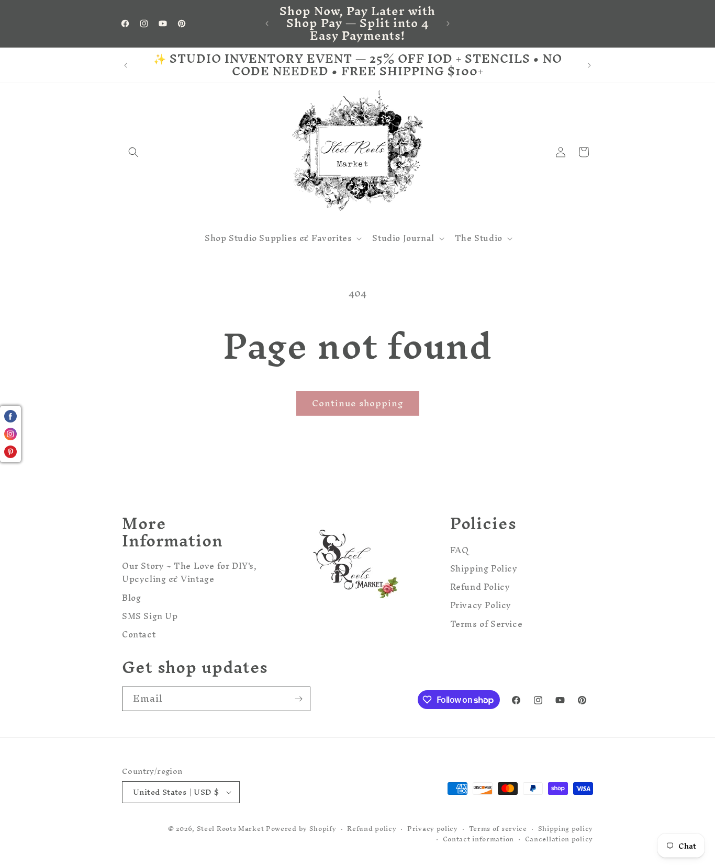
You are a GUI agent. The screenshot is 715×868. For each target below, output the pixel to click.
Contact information (478, 839)
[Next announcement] (448, 23)
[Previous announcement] (266, 23)
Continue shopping (358, 403)
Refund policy (371, 829)
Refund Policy (480, 586)
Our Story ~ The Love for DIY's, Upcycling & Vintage (189, 573)
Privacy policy (432, 829)
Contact (138, 634)
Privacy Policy (480, 605)
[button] (133, 152)
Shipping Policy (484, 568)
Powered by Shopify (301, 828)
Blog (131, 597)
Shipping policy (566, 829)
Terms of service (498, 829)
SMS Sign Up (150, 616)
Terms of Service (486, 623)
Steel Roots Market (230, 828)
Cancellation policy (559, 839)
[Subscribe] (298, 699)
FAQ (459, 551)
